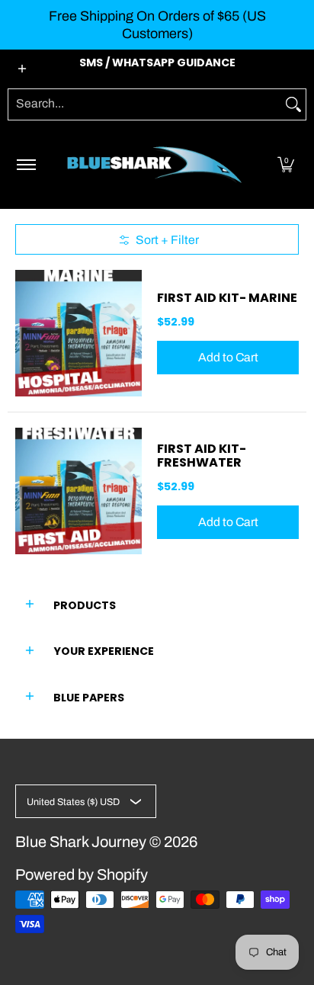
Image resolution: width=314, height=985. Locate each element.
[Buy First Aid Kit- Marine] (78, 333)
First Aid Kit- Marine (227, 297)
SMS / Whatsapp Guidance (157, 62)
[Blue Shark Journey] (154, 164)
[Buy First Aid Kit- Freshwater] (78, 491)
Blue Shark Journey (80, 841)
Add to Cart (228, 357)
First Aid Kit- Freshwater (201, 455)
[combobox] (144, 104)
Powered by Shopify (81, 874)
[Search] (293, 104)
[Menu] (25, 164)
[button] (286, 164)
